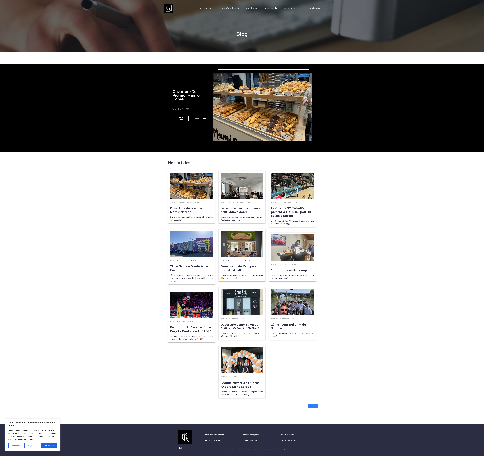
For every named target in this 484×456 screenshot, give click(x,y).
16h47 (193, 321)
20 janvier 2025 (235, 377)
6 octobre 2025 (184, 260)
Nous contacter (291, 8)
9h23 (194, 260)
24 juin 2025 (234, 318)
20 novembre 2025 (236, 202)
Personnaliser (16, 446)
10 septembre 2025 (237, 260)
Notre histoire (252, 8)
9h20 (248, 260)
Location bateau (312, 8)
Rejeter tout (33, 446)
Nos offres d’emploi (230, 8)
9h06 (248, 202)
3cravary (173, 202)
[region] (32, 434)
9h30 (296, 202)
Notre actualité (271, 8)
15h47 (246, 377)
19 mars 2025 (184, 321)
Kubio (286, 449)
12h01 (196, 202)
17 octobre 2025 (286, 202)
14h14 (294, 264)
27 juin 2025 (284, 264)
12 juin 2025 (284, 318)
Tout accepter (49, 446)
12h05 (243, 318)
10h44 (293, 318)
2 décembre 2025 (185, 202)
